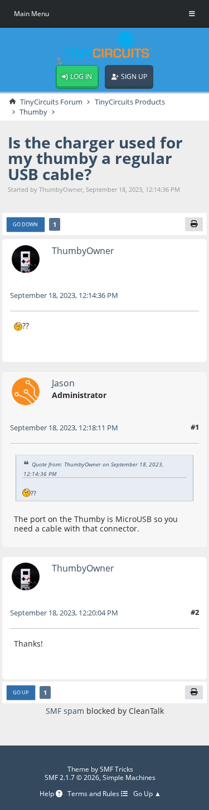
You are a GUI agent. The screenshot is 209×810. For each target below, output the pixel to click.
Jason (63, 382)
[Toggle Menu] (192, 14)
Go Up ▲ (147, 794)
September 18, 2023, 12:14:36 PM (64, 295)
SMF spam (65, 710)
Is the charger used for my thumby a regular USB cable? (95, 158)
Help (48, 794)
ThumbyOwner (83, 250)
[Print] (194, 224)
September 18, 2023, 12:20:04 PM (64, 613)
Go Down (25, 224)
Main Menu (31, 13)
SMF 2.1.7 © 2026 (72, 777)
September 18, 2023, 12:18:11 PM (64, 428)
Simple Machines (129, 777)
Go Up (20, 692)
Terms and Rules (94, 794)
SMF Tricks (116, 769)
